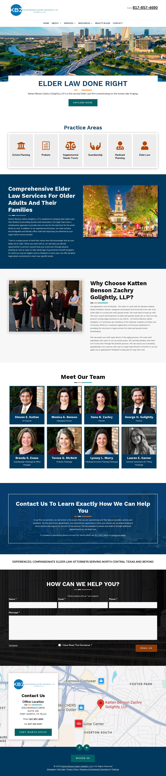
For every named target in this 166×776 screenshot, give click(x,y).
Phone (113, 599)
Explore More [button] (83, 102)
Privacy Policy (73, 769)
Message (14, 612)
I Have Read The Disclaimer (77, 645)
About (55, 23)
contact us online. (118, 535)
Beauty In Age (102, 23)
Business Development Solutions (94, 769)
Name (13, 599)
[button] (163, 758)
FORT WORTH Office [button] (33, 732)
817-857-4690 (145, 7)
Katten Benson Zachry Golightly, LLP (77, 766)
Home (46, 23)
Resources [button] (84, 23)
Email (62, 599)
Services (68, 23)
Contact (118, 23)
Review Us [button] (83, 758)
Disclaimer (13, 645)
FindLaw (115, 769)
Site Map (61, 769)
